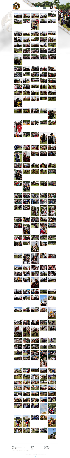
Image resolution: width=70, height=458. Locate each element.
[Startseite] (27, 9)
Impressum (32, 450)
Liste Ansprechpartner (15, 451)
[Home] (21, 8)
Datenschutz (32, 449)
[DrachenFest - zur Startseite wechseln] (17, 6)
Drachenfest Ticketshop (47, 447)
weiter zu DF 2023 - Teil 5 (53, 11)
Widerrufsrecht (32, 448)
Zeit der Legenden (46, 448)
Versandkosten (34, 454)
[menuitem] (21, 8)
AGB (31, 447)
